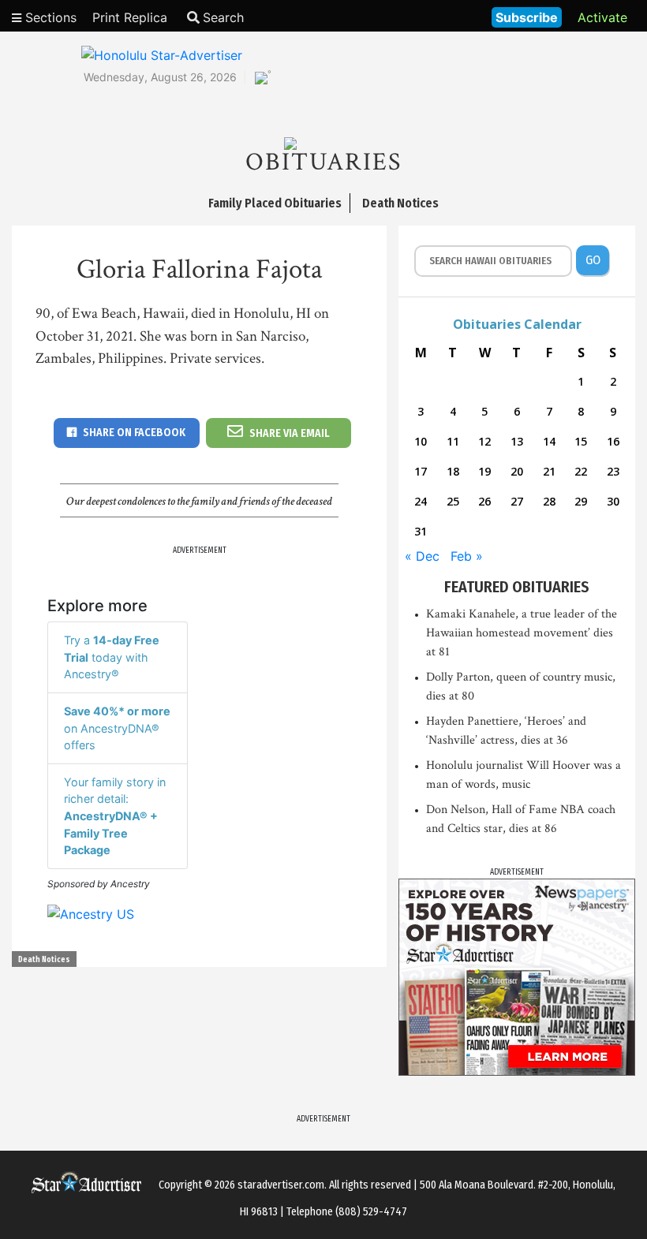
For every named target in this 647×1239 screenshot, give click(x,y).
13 (516, 441)
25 (453, 501)
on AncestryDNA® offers (117, 728)
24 (420, 501)
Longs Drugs (433, 16)
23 (613, 471)
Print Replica (129, 17)
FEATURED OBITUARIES (516, 586)
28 (549, 501)
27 (516, 501)
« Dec (422, 556)
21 (549, 471)
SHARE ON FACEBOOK (134, 432)
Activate (602, 17)
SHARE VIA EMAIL (289, 433)
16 (613, 441)
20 (516, 471)
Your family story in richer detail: (115, 815)
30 (613, 501)
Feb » (467, 556)
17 (420, 471)
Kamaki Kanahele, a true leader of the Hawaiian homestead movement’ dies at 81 (521, 633)
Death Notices (44, 960)
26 (484, 501)
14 (549, 441)
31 (420, 531)
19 (484, 471)
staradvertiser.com (280, 1185)
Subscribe (527, 17)
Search (223, 17)
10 (420, 441)
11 (453, 441)
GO (592, 259)
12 (484, 441)
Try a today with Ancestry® (111, 657)
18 (453, 471)
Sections (49, 17)
